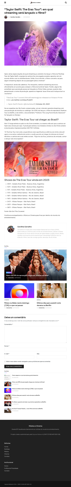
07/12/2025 (18, 277)
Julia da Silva (11, 277)
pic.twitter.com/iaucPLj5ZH (22, 100)
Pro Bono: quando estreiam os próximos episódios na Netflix (29, 402)
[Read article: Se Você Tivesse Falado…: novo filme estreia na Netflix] (7, 410)
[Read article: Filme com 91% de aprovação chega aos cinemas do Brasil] (35, 265)
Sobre (6, 466)
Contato (7, 456)
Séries (39, 299)
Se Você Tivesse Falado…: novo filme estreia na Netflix (27, 408)
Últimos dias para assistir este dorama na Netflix (26, 395)
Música (6, 451)
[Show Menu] (5, 2)
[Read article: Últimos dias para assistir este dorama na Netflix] (52, 290)
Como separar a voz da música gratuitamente (25, 375)
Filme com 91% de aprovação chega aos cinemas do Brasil (27, 275)
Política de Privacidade (11, 468)
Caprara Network (37, 434)
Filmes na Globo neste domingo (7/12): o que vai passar (27, 388)
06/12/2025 (49, 307)
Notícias (7, 449)
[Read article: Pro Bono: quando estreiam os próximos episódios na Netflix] (7, 403)
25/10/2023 (26, 17)
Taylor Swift (14, 76)
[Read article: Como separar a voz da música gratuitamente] (7, 377)
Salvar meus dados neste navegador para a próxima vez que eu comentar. (28, 361)
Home (6, 446)
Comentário (8, 324)
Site (38, 354)
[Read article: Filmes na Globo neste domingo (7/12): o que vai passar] (19, 290)
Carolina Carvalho (15, 17)
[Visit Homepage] (35, 3)
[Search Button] (66, 2)
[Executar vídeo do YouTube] (35, 159)
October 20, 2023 (43, 104)
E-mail (6, 354)
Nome (6, 346)
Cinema (9, 272)
